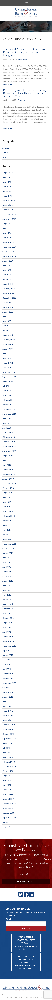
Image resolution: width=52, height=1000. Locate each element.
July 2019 (6, 460)
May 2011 (6, 706)
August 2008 (7, 822)
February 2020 (8, 437)
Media (5, 152)
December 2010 (9, 724)
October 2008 (8, 813)
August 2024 (7, 261)
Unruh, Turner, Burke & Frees (26, 12)
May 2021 (6, 390)
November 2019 (9, 446)
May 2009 (6, 785)
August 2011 (7, 697)
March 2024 (7, 284)
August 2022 (7, 349)
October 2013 (8, 618)
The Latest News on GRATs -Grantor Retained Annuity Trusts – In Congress (26, 52)
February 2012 (8, 678)
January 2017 (8, 539)
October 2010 (8, 734)
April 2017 (6, 534)
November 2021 (9, 372)
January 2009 (8, 799)
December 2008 (9, 803)
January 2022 (8, 367)
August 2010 (7, 743)
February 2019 (8, 474)
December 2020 (9, 409)
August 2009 (7, 776)
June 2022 (6, 358)
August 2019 (7, 455)
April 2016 (6, 567)
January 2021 (8, 404)
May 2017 (6, 530)
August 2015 (7, 581)
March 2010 (7, 757)
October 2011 (8, 687)
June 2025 (6, 233)
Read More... (26, 874)
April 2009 (6, 789)
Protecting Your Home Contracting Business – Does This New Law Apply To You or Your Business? (26, 93)
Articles (5, 148)
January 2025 (8, 242)
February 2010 (8, 762)
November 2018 (9, 483)
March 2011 (7, 711)
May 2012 (6, 664)
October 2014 (8, 608)
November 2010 (9, 729)
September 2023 (9, 307)
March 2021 (7, 395)
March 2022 (7, 363)
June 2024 (6, 270)
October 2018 (8, 488)
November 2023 (9, 302)
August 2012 (7, 655)
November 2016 (9, 544)
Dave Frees (22, 59)
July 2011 (6, 701)
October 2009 (8, 771)
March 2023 (7, 335)
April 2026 (6, 191)
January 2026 (8, 205)
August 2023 (7, 312)
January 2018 (8, 520)
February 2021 (8, 400)
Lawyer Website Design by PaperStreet (31, 997)
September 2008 (9, 817)
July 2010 (6, 748)
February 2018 (8, 516)
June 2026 (6, 182)
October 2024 (8, 251)
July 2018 (6, 497)
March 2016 (7, 571)
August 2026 (7, 172)
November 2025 (9, 214)
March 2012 (7, 673)
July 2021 (6, 386)
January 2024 (8, 293)
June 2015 (6, 590)
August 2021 (7, 381)
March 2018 (7, 511)
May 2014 (6, 613)
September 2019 (9, 451)
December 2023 (9, 298)
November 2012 (9, 646)
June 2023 (6, 321)
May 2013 (6, 627)
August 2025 (7, 223)
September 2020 (9, 414)
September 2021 (9, 377)
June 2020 (6, 423)
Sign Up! (26, 928)
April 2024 (6, 279)
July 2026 (6, 177)
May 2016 (6, 562)
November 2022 (9, 344)
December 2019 (9, 441)
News (4, 157)
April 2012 (6, 669)
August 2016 (7, 553)
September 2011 (9, 692)
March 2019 (7, 469)
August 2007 (7, 827)
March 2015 (7, 604)
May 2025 (6, 237)
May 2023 (6, 326)
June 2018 (6, 502)
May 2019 (6, 465)
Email (8, 919)
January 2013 (8, 641)
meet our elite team (25, 881)
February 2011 (8, 715)
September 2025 (9, 219)
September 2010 (9, 738)
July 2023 (6, 316)
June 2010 (6, 752)
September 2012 (9, 650)
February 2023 (8, 339)
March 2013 (7, 636)
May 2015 (6, 595)
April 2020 (6, 428)
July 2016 (6, 557)
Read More (7, 84)
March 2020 (7, 432)
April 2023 (6, 330)
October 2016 (8, 548)
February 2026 (8, 200)
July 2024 (6, 265)
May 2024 (6, 274)
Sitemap (9, 997)
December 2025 (9, 210)
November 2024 (9, 247)
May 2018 (6, 506)
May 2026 (6, 186)
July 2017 (6, 525)
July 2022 (6, 353)
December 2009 (9, 766)
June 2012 (6, 660)
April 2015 (6, 599)
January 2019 (8, 479)
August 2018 (7, 493)
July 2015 (6, 585)
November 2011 (9, 683)
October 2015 (8, 576)
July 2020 (6, 418)
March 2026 (7, 196)
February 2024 (8, 288)
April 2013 (6, 632)
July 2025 (6, 228)
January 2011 (8, 720)
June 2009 (6, 780)
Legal (15, 997)
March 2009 (7, 794)
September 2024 (9, 256)
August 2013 (7, 622)
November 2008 (9, 808)
